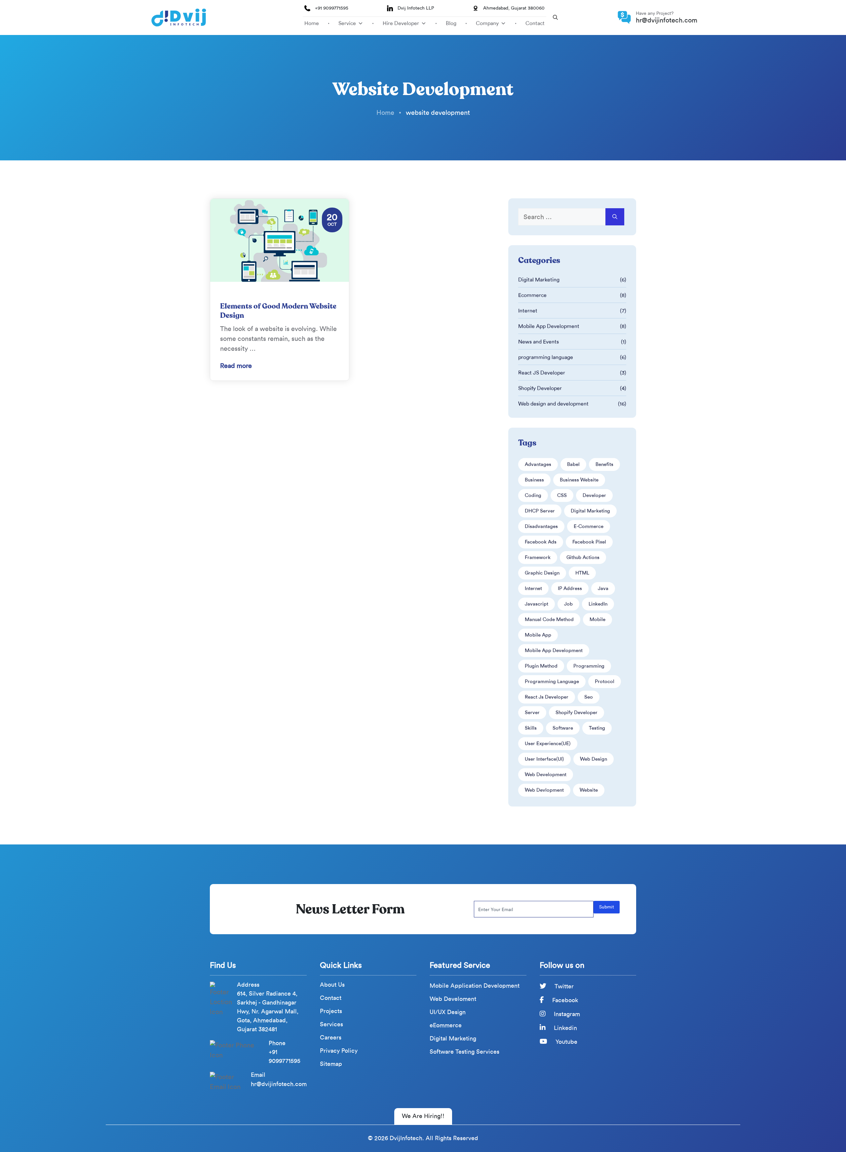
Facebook (564, 1000)
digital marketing (590, 511)
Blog (451, 23)
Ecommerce (532, 295)
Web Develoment (453, 999)
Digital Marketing (538, 280)
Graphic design (542, 573)
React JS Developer (541, 373)
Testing (597, 728)
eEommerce (446, 1025)
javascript (536, 604)
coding (533, 495)
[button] (555, 17)
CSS (562, 495)
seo (588, 697)
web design (593, 759)
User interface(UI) (544, 759)
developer (594, 495)
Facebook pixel (589, 542)
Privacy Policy (339, 1050)
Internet (527, 311)
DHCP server (540, 511)
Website (589, 790)
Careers (330, 1037)
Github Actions (582, 557)
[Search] (614, 216)
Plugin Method (541, 666)
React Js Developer (546, 697)
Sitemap (331, 1064)
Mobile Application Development (474, 985)
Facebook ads (541, 542)
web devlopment (544, 790)
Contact (535, 23)
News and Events (538, 342)
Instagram (566, 1014)
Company (487, 23)
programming (588, 666)
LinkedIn (598, 604)
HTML (582, 573)
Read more (236, 366)
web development (545, 774)
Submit (606, 907)
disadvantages (541, 526)
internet (533, 588)
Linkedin (564, 1028)
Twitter (563, 986)
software (563, 728)
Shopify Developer (540, 388)
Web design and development (553, 404)
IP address (570, 588)
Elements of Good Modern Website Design (278, 311)
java (603, 588)
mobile (597, 619)
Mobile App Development (548, 326)
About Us (332, 984)
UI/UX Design (448, 1012)
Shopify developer (576, 712)
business (534, 480)
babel (573, 464)
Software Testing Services (464, 1051)
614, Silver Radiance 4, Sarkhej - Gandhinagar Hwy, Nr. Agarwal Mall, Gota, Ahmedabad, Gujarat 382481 (267, 1011)
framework (538, 557)
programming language (545, 357)
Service (347, 23)
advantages (538, 464)
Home (311, 23)
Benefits (604, 464)
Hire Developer (401, 23)
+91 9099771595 (331, 8)
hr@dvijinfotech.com (666, 20)
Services (331, 1024)
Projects (331, 1011)
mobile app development (554, 650)
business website (579, 480)
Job (568, 604)
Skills (531, 728)
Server (532, 712)
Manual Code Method (549, 619)
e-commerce (588, 526)
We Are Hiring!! (423, 1116)
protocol (604, 681)
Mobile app (538, 635)
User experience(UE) (548, 743)
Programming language (552, 681)
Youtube (565, 1041)
